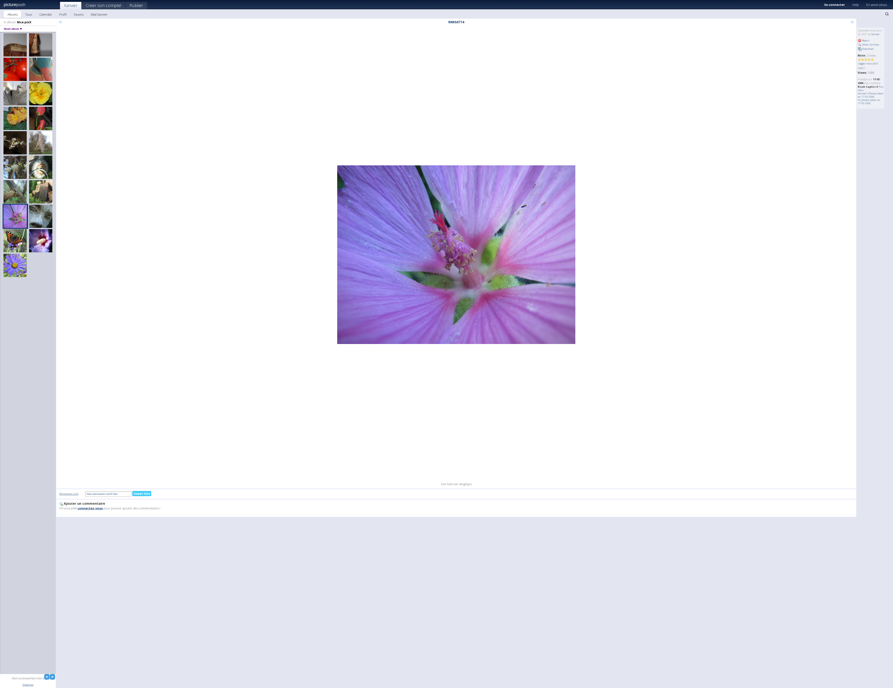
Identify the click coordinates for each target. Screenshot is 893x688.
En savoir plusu (876, 5)
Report (865, 40)
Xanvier (70, 5)
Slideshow (28, 684)
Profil (63, 14)
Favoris (78, 14)
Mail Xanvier (99, 14)
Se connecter (834, 5)
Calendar (45, 14)
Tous (28, 14)
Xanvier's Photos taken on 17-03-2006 (870, 95)
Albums (12, 14)
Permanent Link (68, 493)
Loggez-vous (865, 63)
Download (867, 48)
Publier (136, 5)
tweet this (141, 493)
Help (855, 5)
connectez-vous (90, 508)
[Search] (887, 14)
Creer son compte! (103, 5)
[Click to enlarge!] (456, 254)
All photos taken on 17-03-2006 (869, 101)
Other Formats (870, 44)
